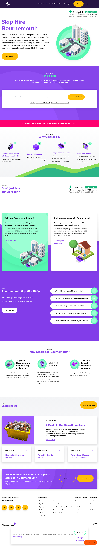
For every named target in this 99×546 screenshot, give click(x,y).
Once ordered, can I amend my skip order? (71, 321)
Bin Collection (42, 510)
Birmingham (78, 507)
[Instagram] (18, 507)
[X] (25, 507)
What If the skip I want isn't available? (69, 306)
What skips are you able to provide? (68, 291)
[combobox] (53, 97)
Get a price (10, 56)
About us (92, 501)
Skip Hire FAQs (9, 310)
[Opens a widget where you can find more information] (90, 542)
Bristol (77, 510)
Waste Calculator (55, 4)
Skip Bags (41, 507)
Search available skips (76, 97)
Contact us (93, 510)
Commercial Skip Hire (60, 510)
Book (78, 4)
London (77, 504)
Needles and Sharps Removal (62, 507)
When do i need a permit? (60, 103)
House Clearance (58, 504)
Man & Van (41, 501)
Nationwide (78, 501)
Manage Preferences (80, 539)
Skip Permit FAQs (10, 241)
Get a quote (85, 478)
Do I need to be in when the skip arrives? (71, 313)
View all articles (89, 405)
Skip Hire (41, 504)
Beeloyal (67, 4)
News (91, 504)
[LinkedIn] (11, 507)
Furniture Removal (44, 516)
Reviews (92, 507)
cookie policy (17, 537)
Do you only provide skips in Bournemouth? (71, 298)
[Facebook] (4, 507)
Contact (67, 478)
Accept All (80, 532)
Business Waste (58, 513)
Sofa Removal (42, 513)
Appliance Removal (59, 501)
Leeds (77, 513)
